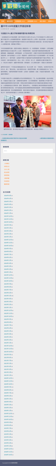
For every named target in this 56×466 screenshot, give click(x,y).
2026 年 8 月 (7, 195)
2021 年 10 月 (8, 351)
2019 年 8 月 (7, 425)
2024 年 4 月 (7, 263)
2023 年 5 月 (7, 295)
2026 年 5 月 (7, 201)
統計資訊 (43, 21)
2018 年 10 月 (8, 454)
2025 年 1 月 (7, 237)
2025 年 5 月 (7, 228)
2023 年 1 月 (7, 307)
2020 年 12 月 (8, 378)
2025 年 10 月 (8, 222)
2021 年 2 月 (7, 372)
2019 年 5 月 (7, 434)
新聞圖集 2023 (20, 21)
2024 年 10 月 (8, 245)
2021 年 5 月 (7, 363)
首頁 (2, 21)
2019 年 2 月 (7, 443)
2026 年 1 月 (7, 213)
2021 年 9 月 (7, 354)
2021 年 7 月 (7, 360)
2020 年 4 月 (7, 401)
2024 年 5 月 (7, 260)
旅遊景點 (6, 175)
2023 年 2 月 (7, 304)
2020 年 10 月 (8, 384)
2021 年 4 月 (7, 366)
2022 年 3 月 (7, 337)
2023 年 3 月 (7, 301)
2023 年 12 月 (8, 275)
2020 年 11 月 (8, 381)
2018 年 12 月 (8, 449)
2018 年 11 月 (8, 452)
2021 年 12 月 (8, 346)
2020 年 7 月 (7, 393)
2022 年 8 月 (7, 322)
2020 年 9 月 (7, 387)
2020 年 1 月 (7, 410)
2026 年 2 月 (7, 210)
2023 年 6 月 (7, 293)
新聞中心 (51, 21)
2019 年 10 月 (8, 419)
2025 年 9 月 (7, 225)
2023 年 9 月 (7, 284)
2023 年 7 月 (7, 290)
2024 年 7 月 (7, 254)
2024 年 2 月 (7, 269)
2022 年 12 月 (8, 310)
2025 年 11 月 (8, 219)
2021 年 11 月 (8, 348)
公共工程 (6, 169)
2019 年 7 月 (7, 428)
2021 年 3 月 (7, 369)
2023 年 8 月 (7, 287)
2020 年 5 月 (7, 399)
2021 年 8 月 (7, 357)
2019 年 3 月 (7, 440)
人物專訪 (6, 163)
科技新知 (6, 181)
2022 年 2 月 (7, 340)
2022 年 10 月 (8, 316)
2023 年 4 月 (7, 298)
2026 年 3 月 (7, 207)
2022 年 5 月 (7, 331)
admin (13, 29)
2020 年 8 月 (7, 390)
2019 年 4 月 (7, 437)
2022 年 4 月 (7, 334)
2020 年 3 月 (7, 404)
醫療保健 (6, 184)
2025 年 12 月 (8, 216)
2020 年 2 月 (7, 407)
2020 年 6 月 (7, 396)
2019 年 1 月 (7, 446)
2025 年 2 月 (7, 234)
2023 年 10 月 (8, 281)
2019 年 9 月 (7, 422)
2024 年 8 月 (7, 251)
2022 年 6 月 (7, 328)
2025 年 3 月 (7, 231)
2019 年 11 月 (8, 416)
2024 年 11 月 (8, 242)
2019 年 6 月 (7, 431)
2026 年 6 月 (7, 198)
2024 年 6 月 (7, 257)
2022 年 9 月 (7, 319)
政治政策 (5, 134)
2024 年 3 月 (7, 266)
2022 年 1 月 (7, 343)
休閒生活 (6, 166)
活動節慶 (10, 134)
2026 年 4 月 (7, 204)
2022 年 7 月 (7, 325)
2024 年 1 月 (7, 272)
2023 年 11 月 (8, 278)
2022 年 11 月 (8, 313)
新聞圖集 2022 (32, 21)
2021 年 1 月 (7, 375)
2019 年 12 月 (8, 413)
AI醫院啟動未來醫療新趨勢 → (47, 138)
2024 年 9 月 (7, 248)
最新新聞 (10, 21)
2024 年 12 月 (8, 240)
